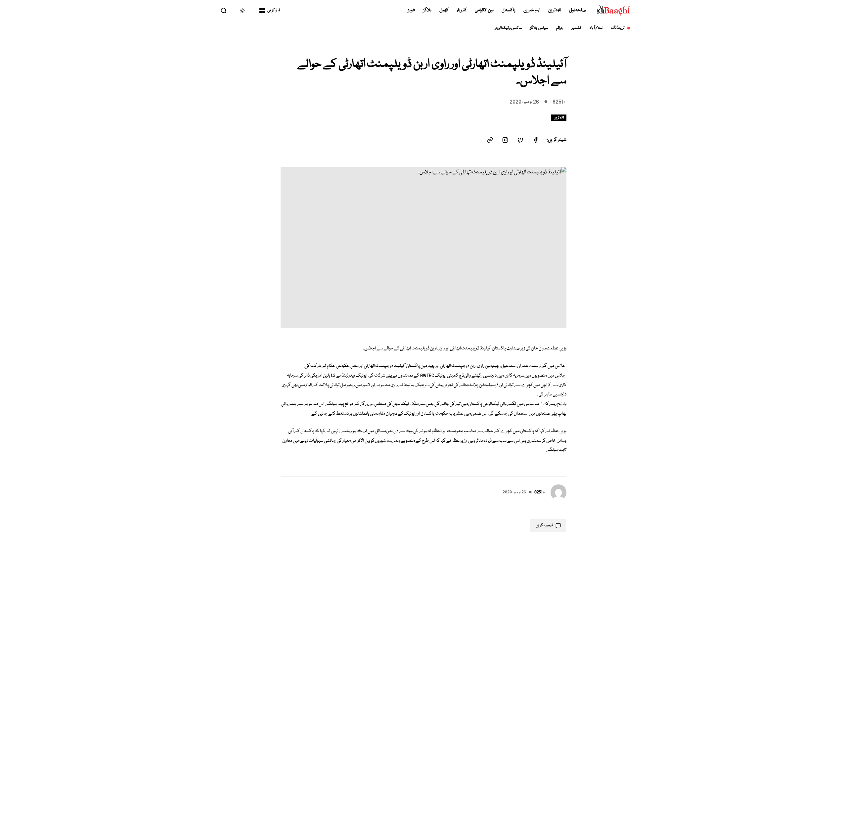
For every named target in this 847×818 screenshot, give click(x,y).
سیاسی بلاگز (539, 28)
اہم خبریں (531, 10)
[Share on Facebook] (535, 140)
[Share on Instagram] (505, 140)
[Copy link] (490, 140)
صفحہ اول (577, 10)
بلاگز (427, 10)
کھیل (444, 10)
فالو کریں (273, 10)
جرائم (559, 28)
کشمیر (576, 28)
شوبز (411, 10)
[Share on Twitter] (520, 140)
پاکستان (508, 10)
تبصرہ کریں (544, 525)
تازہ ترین (554, 10)
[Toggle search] (223, 10)
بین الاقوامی (484, 10)
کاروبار (462, 10)
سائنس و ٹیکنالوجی (508, 28)
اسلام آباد (596, 28)
